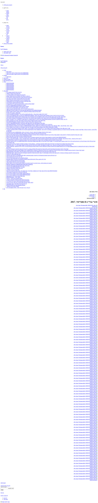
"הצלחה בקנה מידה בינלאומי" (12, 186)
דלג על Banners (4, 49)
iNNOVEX (92, 195)
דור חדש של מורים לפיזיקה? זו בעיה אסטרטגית (16, 183)
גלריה (4, 81)
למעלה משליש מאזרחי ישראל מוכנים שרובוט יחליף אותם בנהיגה (20, 103)
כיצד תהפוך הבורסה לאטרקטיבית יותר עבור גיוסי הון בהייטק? (19, 182)
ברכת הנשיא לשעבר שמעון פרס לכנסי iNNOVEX (17, 74)
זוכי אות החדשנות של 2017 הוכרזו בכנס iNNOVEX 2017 (19, 136)
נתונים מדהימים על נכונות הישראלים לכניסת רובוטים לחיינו (19, 97)
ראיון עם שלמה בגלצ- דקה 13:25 (13, 154)
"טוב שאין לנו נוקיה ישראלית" (12, 169)
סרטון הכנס (8, 71)
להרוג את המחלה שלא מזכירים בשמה (14, 168)
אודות (4, 70)
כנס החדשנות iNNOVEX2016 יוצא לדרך (15, 167)
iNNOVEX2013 (10, 89)
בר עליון (2, 65)
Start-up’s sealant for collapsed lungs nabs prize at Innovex (19, 164)
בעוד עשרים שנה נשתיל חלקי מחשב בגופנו (15, 176)
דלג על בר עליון (4, 67)
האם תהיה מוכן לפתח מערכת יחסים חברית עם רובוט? (18, 98)
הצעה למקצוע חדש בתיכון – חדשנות (14, 178)
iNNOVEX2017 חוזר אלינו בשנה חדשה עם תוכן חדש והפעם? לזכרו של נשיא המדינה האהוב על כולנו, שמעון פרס (31, 151)
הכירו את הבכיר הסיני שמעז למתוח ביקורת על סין (17, 107)
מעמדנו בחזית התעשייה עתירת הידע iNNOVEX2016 (18, 174)
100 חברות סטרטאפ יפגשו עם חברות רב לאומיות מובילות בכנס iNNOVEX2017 (24, 110)
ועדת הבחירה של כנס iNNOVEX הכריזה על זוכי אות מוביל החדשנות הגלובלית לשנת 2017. (26, 133)
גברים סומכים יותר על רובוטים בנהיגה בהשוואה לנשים (18, 100)
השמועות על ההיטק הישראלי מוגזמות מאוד (15, 161)
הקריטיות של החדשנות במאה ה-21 (14, 92)
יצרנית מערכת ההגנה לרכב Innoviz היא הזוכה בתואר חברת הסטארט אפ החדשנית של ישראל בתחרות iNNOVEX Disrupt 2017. (34, 118)
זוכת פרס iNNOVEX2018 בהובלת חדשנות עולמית (17, 106)
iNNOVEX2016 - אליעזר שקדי (13, 177)
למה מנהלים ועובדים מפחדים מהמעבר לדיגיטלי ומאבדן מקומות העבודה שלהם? (23, 111)
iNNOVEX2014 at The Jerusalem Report (15, 185)
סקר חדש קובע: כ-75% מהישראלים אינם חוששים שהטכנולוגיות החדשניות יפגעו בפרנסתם (26, 159)
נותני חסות (5, 78)
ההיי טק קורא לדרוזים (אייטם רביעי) (14, 156)
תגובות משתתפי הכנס (8, 80)
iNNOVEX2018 (10, 83)
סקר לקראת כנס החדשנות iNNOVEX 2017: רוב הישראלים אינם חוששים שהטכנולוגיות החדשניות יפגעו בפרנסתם (31, 155)
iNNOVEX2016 (10, 85)
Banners (2, 46)
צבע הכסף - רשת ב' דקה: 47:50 (13, 112)
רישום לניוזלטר (3, 482)
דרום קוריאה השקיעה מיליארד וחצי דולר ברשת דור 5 (18, 181)
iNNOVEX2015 (10, 87)
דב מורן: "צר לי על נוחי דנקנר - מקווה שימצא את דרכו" (18, 187)
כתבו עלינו (5, 91)
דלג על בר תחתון (4, 495)
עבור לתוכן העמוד (7, 51)
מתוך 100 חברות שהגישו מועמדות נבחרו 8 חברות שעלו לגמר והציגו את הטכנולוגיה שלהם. (25, 120)
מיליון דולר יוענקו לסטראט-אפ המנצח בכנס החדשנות (17, 165)
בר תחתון (2, 492)
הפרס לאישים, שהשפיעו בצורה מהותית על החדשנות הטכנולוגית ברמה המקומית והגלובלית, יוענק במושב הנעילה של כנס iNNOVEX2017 (36, 137)
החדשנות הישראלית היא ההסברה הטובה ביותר (16, 172)
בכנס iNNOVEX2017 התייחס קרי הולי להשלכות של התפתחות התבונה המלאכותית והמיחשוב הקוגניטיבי (29, 124)
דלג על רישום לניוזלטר (5, 485)
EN (4, 189)
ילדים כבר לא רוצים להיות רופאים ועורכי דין (15, 94)
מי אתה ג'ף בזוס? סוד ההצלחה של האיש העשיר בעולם (18, 96)
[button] (7, 5)
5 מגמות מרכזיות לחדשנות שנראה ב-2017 (15, 160)
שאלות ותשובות (6, 79)
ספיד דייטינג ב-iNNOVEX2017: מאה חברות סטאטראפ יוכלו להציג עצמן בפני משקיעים (25, 123)
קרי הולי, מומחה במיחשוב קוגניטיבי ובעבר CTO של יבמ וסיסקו (20, 109)
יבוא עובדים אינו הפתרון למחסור (13, 93)
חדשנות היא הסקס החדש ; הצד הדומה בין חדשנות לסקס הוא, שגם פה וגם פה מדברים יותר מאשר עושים (29, 163)
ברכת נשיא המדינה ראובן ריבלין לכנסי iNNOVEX (17, 72)
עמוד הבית (92, 194)
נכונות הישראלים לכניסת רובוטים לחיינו (14, 102)
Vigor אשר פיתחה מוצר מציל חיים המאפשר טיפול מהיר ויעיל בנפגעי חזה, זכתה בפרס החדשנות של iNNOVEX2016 (31, 170)
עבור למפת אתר (7, 52)
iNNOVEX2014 (10, 88)
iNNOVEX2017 (10, 84)
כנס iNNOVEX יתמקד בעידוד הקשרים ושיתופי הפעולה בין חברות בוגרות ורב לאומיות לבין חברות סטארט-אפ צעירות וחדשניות (34, 140)
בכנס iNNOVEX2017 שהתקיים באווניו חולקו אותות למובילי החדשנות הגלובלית (23, 121)
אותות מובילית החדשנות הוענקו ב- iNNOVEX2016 (17, 179)
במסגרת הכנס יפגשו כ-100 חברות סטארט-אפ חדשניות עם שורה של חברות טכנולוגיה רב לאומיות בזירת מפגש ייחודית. (32, 127)
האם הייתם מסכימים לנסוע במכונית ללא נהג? (16, 105)
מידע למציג (8, 76)
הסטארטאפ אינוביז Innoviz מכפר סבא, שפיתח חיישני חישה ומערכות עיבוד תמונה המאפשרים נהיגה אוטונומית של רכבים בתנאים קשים (36, 116)
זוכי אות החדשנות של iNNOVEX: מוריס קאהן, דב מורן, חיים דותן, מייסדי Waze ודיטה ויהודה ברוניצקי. (28, 132)
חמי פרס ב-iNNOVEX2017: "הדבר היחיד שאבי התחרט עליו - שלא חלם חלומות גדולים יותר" (26, 114)
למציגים (5, 75)
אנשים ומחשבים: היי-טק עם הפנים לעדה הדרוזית (17, 158)
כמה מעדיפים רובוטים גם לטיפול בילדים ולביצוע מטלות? (18, 101)
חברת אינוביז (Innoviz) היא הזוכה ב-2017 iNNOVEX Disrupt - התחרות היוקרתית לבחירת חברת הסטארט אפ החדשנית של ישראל (35, 115)
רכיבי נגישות (3, 2)
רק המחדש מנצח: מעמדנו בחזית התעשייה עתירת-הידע (18, 173)
